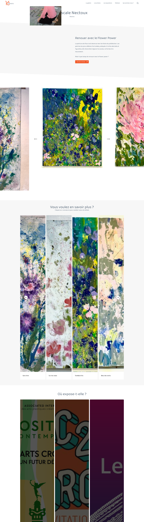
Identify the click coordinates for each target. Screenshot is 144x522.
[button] (82, 61)
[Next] (108, 139)
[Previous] (36, 139)
